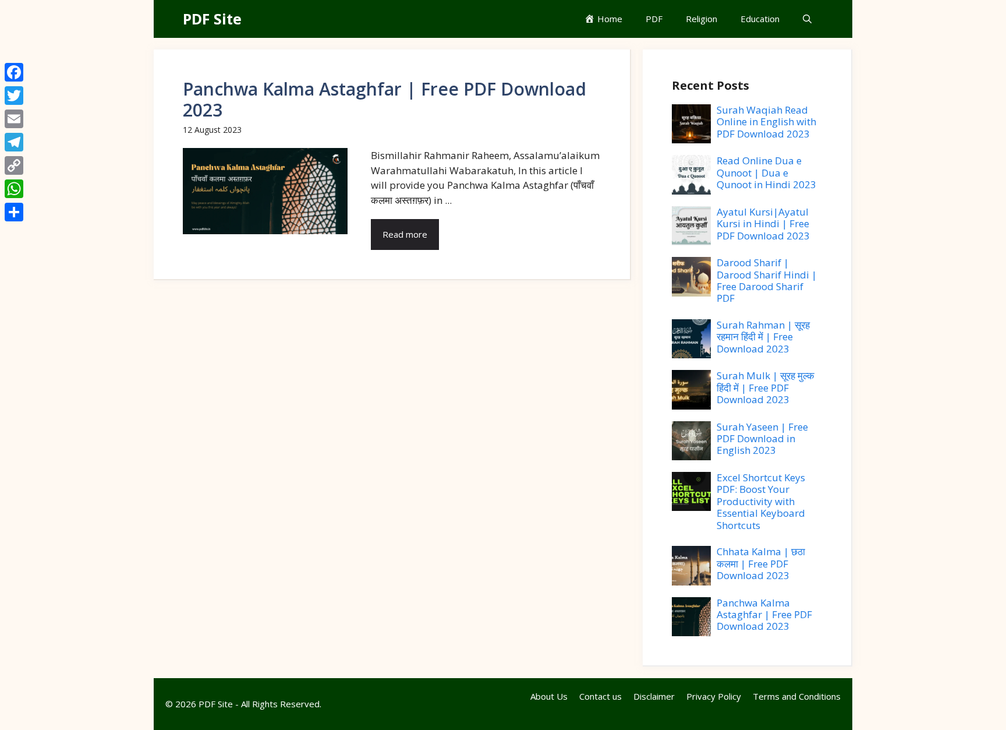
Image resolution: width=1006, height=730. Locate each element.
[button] (807, 19)
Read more (404, 234)
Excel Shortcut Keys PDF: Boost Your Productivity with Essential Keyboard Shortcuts (761, 501)
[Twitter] (14, 95)
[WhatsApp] (14, 188)
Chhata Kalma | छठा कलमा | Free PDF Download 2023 (761, 563)
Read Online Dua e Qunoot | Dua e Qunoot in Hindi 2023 (766, 172)
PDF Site (212, 19)
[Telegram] (14, 142)
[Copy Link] (14, 165)
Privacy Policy (713, 696)
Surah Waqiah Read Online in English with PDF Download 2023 (766, 121)
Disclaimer (654, 696)
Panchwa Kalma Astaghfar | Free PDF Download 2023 (384, 99)
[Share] (14, 212)
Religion (701, 18)
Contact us (600, 696)
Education (760, 18)
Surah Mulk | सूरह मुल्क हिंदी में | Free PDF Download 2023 (765, 387)
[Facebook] (14, 72)
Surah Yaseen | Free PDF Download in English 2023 (762, 438)
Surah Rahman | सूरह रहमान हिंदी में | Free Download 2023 (763, 336)
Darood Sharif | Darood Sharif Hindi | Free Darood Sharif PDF (767, 280)
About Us (549, 696)
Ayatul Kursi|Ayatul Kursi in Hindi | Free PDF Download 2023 (763, 223)
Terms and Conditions (797, 696)
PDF (654, 18)
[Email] (14, 119)
